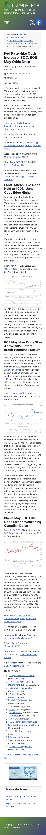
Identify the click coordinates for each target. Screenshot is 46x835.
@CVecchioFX (16, 737)
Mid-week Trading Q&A (20, 688)
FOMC (7, 269)
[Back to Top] (41, 830)
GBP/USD (17, 393)
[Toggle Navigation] (7, 23)
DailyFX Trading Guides (20, 700)
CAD (15, 530)
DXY (14, 266)
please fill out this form (20, 740)
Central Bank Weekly (19, 694)
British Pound (10, 369)
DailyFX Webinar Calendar (21, 675)
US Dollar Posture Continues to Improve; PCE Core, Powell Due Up (24, 725)
